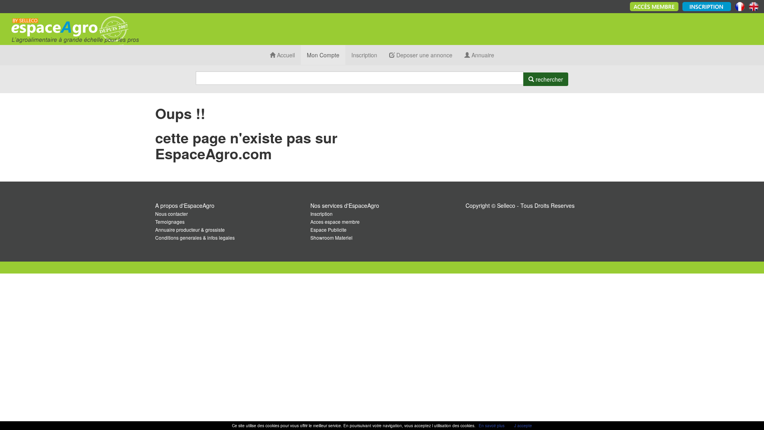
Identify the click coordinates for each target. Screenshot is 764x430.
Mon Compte (323, 55)
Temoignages (170, 221)
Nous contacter (171, 213)
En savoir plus (492, 425)
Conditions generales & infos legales (195, 237)
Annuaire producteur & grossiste (190, 229)
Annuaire (482, 55)
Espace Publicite (328, 229)
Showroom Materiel (331, 237)
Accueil (285, 55)
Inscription (364, 55)
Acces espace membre (335, 221)
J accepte (523, 425)
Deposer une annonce (423, 55)
